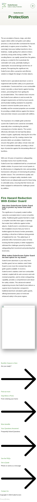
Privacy (2, 499)
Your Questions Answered (9, 428)
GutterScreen (12, 5)
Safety (8, 499)
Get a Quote (5, 462)
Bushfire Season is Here (9, 363)
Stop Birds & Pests (7, 396)
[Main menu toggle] (32, 6)
